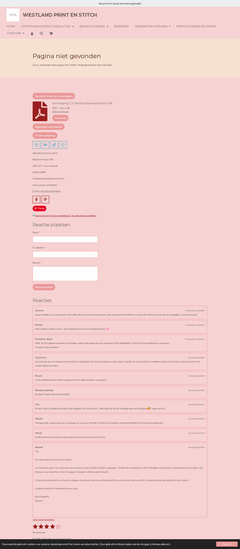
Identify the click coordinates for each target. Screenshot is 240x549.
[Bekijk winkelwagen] (51, 33)
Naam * (36, 232)
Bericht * (37, 262)
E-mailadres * (39, 247)
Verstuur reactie (44, 287)
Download (60, 117)
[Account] (32, 33)
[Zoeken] (41, 33)
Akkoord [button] (227, 544)
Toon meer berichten (43, 519)
